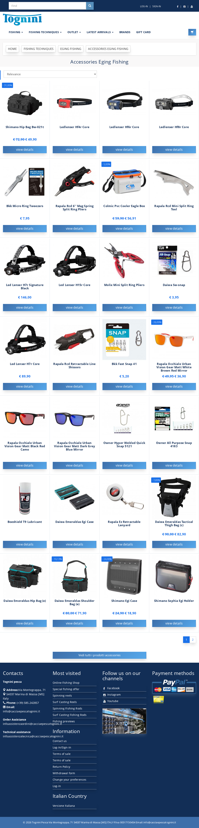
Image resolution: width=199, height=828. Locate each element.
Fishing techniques (44, 32)
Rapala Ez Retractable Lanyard (124, 523)
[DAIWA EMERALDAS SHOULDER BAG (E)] (74, 576)
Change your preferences (69, 779)
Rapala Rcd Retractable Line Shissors (74, 365)
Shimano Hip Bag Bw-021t (25, 127)
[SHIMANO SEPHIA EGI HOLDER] (174, 576)
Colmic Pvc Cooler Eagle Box (124, 206)
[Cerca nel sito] (90, 6)
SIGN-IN (156, 6)
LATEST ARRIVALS (99, 32)
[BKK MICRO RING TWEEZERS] (25, 181)
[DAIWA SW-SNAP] (174, 260)
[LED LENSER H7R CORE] (25, 339)
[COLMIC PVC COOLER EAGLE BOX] (124, 181)
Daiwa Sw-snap (174, 285)
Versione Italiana (64, 806)
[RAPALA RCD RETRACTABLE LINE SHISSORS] (74, 339)
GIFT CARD (143, 32)
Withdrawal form (64, 773)
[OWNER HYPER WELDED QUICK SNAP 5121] (124, 418)
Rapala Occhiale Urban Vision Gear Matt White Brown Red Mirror (173, 367)
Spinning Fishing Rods (67, 708)
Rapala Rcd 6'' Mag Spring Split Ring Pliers (75, 207)
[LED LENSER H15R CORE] (74, 260)
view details (24, 149)
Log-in (57, 786)
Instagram (113, 694)
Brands (124, 32)
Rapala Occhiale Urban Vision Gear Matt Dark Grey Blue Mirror (74, 446)
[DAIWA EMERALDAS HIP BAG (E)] (25, 576)
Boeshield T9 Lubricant (25, 522)
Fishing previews (64, 721)
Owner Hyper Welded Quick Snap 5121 (124, 444)
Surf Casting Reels (65, 702)
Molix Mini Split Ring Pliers (124, 285)
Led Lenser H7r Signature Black (25, 286)
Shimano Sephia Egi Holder (174, 601)
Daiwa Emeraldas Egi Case (74, 522)
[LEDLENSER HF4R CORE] (74, 102)
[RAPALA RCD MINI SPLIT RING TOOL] (174, 181)
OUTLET (73, 32)
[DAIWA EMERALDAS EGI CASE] (74, 497)
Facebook (113, 688)
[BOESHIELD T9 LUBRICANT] (25, 497)
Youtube (112, 701)
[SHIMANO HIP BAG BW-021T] (25, 102)
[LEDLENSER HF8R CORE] (174, 102)
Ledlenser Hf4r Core (74, 127)
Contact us (60, 741)
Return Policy (61, 767)
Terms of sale (62, 754)
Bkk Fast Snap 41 (124, 364)
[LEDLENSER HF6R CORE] (124, 102)
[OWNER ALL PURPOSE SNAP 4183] (174, 418)
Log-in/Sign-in (62, 747)
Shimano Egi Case (124, 601)
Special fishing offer (66, 689)
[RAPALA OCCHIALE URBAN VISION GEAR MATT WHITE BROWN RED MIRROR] (174, 339)
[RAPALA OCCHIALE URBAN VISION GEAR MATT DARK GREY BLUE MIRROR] (74, 418)
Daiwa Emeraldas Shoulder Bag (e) (75, 602)
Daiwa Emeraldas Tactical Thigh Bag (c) (174, 523)
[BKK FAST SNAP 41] (124, 339)
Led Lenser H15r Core (74, 285)
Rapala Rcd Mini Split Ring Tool (174, 207)
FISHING (15, 32)
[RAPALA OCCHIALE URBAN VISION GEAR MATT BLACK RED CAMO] (25, 418)
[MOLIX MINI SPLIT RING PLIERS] (124, 260)
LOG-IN (144, 6)
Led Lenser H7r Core (25, 364)
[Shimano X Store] (124, 721)
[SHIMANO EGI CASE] (124, 576)
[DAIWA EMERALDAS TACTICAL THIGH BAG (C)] (174, 497)
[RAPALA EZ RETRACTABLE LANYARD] (124, 497)
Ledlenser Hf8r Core (174, 127)
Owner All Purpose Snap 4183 (174, 444)
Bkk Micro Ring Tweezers (24, 206)
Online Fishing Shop (66, 683)
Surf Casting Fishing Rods (70, 715)
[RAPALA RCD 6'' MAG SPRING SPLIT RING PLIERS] (74, 181)
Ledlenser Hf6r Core (124, 127)
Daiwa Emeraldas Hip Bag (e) (24, 601)
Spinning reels (62, 695)
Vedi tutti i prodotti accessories (100, 655)
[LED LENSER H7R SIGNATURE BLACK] (25, 260)
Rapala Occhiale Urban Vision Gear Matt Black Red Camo (24, 446)
